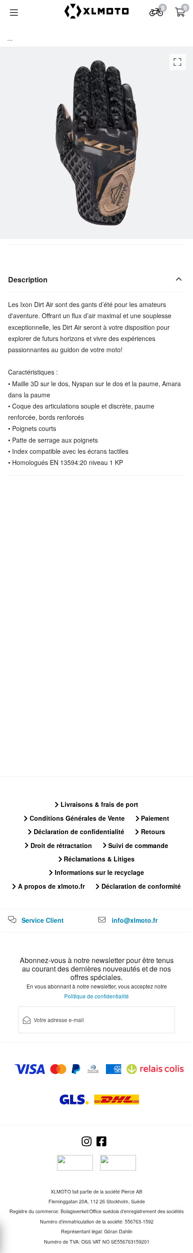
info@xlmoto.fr (135, 920)
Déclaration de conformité (140, 886)
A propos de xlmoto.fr (50, 886)
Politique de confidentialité (96, 996)
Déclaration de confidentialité (78, 831)
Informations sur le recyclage (98, 872)
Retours (152, 831)
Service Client (43, 920)
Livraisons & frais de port (98, 804)
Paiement (154, 818)
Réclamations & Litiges (98, 858)
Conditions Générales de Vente (76, 818)
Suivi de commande (137, 845)
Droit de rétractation (60, 845)
